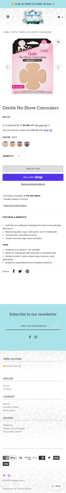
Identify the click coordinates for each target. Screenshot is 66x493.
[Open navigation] (8, 17)
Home (6, 32)
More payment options (33, 184)
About (6, 404)
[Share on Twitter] (20, 271)
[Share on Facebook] (13, 271)
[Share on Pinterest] (27, 271)
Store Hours (9, 410)
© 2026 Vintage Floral (13, 480)
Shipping (7, 425)
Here (49, 4)
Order (18, 4)
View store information (15, 205)
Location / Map (11, 407)
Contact (7, 389)
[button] (33, 125)
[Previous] (7, 67)
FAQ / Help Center (12, 431)
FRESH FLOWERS (33, 4)
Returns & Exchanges (14, 428)
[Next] (58, 67)
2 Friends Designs (24, 489)
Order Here (12, 366)
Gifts (14, 32)
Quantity (8, 156)
